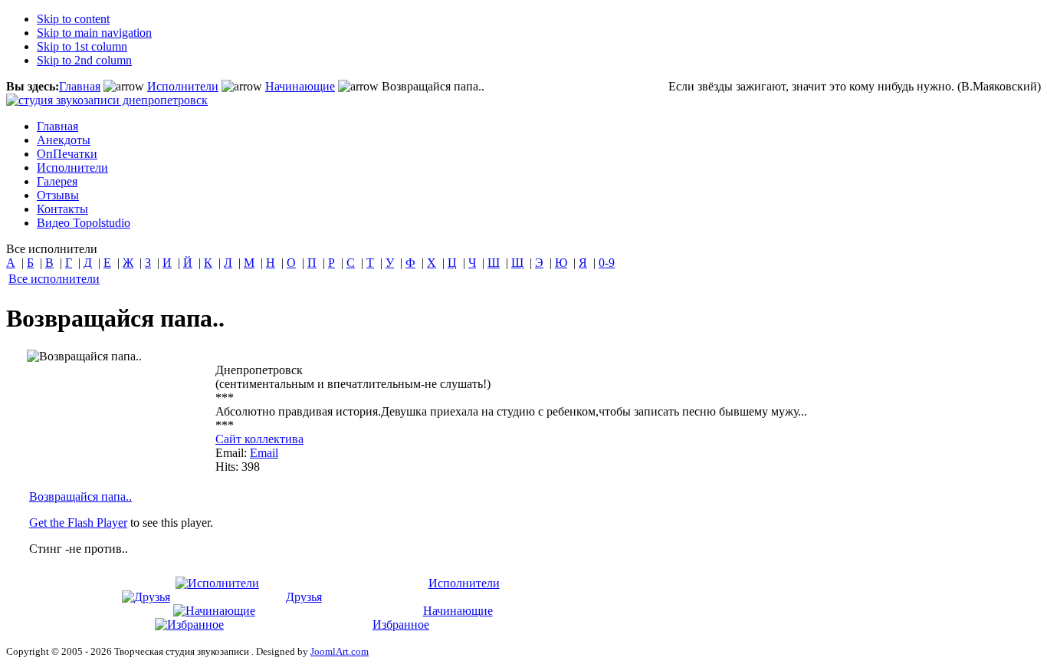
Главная (79, 86)
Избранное (401, 624)
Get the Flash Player (78, 522)
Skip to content (73, 18)
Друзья (304, 596)
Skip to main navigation (94, 32)
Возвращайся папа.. (80, 496)
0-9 (607, 262)
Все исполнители (54, 278)
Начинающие (300, 86)
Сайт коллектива (259, 438)
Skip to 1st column (82, 46)
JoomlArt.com (339, 651)
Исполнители (182, 86)
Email (264, 452)
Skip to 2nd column (84, 60)
